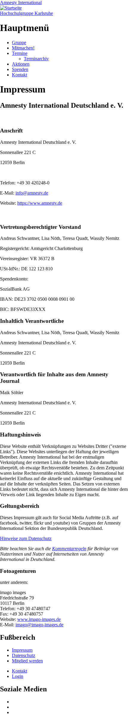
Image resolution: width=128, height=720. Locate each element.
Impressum (22, 650)
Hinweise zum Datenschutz (25, 538)
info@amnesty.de (31, 192)
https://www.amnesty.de (39, 203)
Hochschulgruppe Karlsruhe (26, 13)
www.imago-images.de (39, 619)
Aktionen (20, 64)
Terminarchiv (36, 58)
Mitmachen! (23, 47)
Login (17, 676)
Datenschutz (23, 655)
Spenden (20, 69)
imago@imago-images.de (39, 624)
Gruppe (19, 42)
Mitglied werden (27, 660)
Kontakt (19, 74)
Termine (19, 53)
